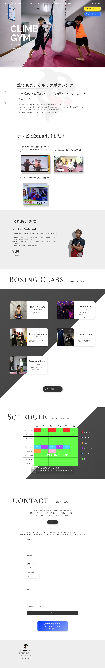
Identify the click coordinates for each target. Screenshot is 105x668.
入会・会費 (67, 3)
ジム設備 (56, 3)
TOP (32, 3)
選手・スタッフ (43, 3)
